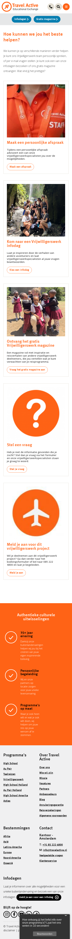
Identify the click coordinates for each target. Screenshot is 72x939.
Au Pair (7, 769)
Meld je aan (16, 573)
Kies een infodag (19, 270)
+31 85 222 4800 (53, 845)
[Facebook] (14, 915)
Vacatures (45, 783)
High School (10, 763)
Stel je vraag (17, 469)
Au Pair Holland (12, 790)
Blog (42, 799)
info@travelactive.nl (55, 850)
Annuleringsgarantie (51, 805)
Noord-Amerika (12, 858)
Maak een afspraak (20, 167)
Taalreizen (9, 774)
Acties (6, 801)
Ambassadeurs (48, 794)
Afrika (6, 836)
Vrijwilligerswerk (13, 779)
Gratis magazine (46, 19)
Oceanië (8, 863)
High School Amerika (15, 795)
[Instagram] (6, 915)
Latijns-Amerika (12, 847)
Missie (43, 778)
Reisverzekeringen (50, 810)
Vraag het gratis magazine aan (27, 369)
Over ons (44, 767)
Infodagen (20, 19)
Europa (7, 852)
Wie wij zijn (46, 773)
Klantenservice (48, 861)
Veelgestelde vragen (51, 855)
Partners (44, 789)
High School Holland (15, 785)
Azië (5, 842)
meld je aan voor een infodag (36, 897)
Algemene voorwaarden (53, 815)
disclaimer (9, 930)
